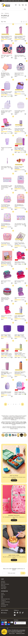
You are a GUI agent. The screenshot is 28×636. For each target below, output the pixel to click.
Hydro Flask (18, 422)
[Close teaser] (7, 628)
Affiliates (3, 603)
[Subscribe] (23, 573)
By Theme (3, 582)
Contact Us (3, 600)
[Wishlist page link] (16, 5)
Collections (7, 13)
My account (3, 606)
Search (2, 593)
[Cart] (22, 5)
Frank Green (8, 422)
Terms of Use (12, 633)
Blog (2, 596)
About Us (3, 594)
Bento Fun (3, 585)
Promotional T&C (4, 604)
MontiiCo (3, 422)
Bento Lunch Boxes (5, 584)
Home (2, 13)
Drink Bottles (3, 587)
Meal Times (3, 588)
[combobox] (14, 9)
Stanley (13, 422)
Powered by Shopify (20, 633)
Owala (24, 421)
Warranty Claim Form (5, 599)
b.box (21, 421)
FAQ (2, 597)
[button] (4, 39)
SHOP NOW (14, 480)
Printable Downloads (5, 601)
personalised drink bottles (8, 418)
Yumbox (24, 422)
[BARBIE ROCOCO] (14, 499)
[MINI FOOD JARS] (14, 539)
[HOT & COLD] (14, 459)
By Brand (3, 581)
